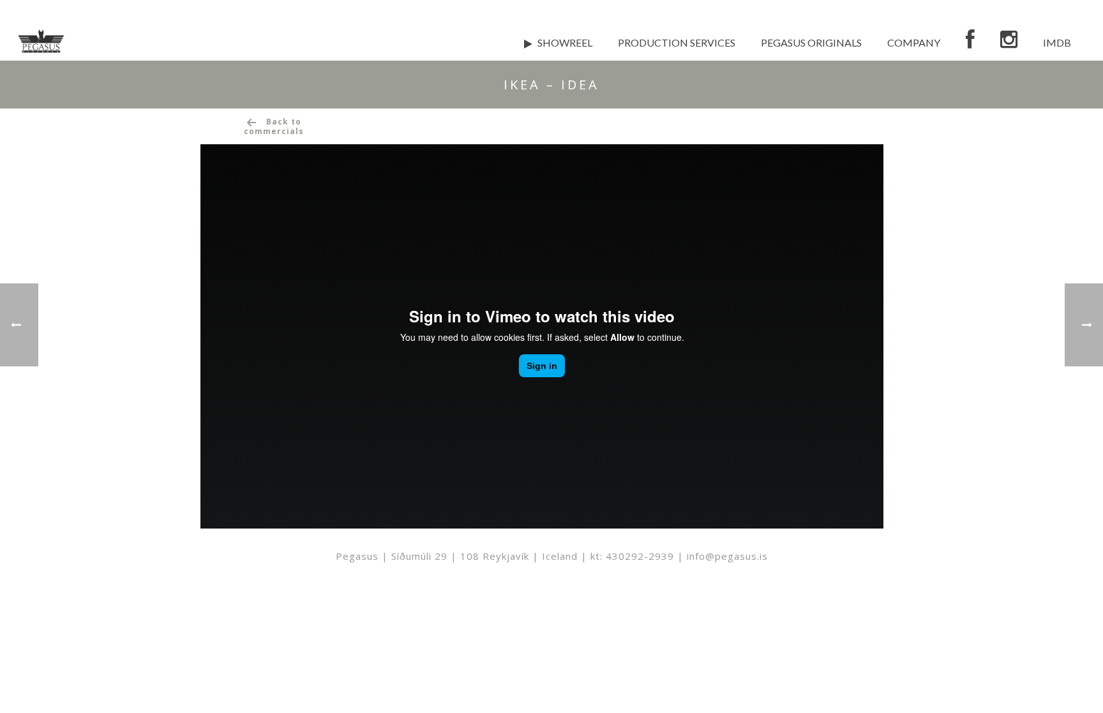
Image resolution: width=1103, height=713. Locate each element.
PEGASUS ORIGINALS (811, 42)
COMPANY (913, 42)
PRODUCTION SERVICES (676, 42)
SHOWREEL (564, 42)
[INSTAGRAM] (1008, 41)
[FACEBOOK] (970, 41)
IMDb (1057, 42)
